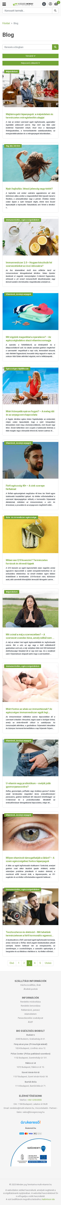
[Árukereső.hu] (30, 1123)
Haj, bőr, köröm (13, 146)
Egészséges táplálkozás (17, 369)
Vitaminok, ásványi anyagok (18, 294)
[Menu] (44, 4)
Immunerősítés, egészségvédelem (22, 220)
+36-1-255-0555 (34, 1100)
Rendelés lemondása (30, 1006)
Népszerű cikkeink (29, 63)
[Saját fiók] (50, 4)
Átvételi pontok (31, 989)
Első (12, 963)
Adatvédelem (30, 1014)
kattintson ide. (48, 1199)
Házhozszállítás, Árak (30, 985)
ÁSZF (30, 1022)
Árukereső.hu (30, 1128)
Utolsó (48, 963)
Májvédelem (12, 71)
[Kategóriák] (4, 4)
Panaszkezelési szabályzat (30, 1018)
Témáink (30, 56)
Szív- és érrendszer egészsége (21, 517)
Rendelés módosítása (30, 1002)
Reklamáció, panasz (30, 1010)
